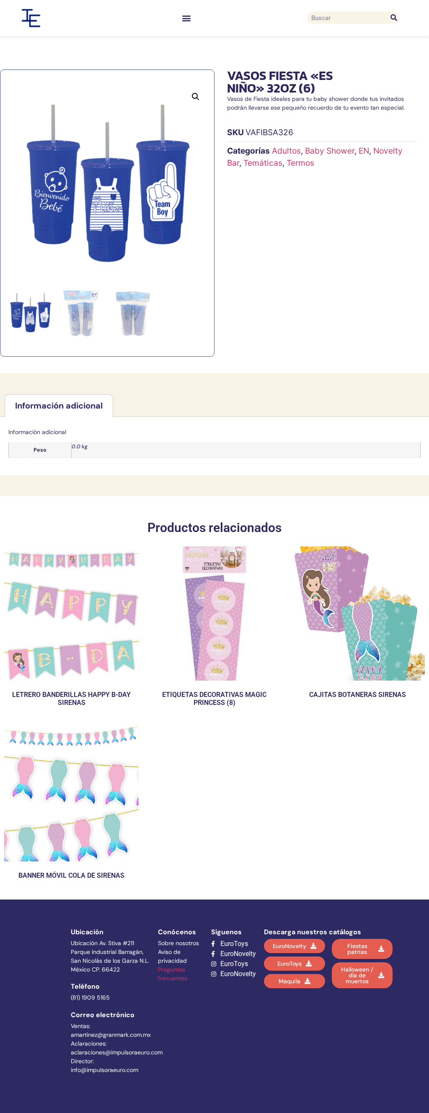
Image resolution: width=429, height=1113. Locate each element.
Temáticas (262, 163)
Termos (300, 163)
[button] (187, 18)
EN (364, 151)
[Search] (394, 18)
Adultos (286, 151)
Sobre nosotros (178, 943)
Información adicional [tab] (59, 405)
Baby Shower (329, 151)
